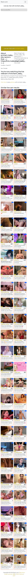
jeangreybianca (5, 131)
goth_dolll (4, 260)
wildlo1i (3, 404)
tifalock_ (3, 228)
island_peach (17, 131)
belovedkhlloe (5, 292)
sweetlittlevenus (18, 404)
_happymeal (17, 115)
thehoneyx (4, 468)
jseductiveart (17, 212)
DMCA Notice (19, 574)
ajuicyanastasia (5, 484)
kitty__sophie (4, 163)
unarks (3, 244)
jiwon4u (16, 147)
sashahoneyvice (5, 372)
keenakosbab (4, 452)
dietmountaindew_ (18, 276)
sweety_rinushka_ (18, 196)
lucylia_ (3, 147)
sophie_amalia (5, 340)
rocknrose (4, 180)
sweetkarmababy (18, 99)
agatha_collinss (5, 324)
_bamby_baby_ (18, 340)
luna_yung (17, 436)
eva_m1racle (17, 500)
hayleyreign (4, 388)
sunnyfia (3, 196)
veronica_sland (18, 324)
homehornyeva (5, 276)
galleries (12, 82)
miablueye (17, 372)
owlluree (16, 228)
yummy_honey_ (18, 516)
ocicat (16, 163)
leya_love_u (4, 564)
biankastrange (18, 388)
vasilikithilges (4, 436)
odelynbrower (5, 356)
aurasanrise (4, 532)
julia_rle (16, 260)
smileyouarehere (18, 180)
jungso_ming (4, 115)
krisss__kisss (17, 532)
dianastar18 (17, 356)
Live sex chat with (14, 48)
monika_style (17, 292)
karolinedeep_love (5, 420)
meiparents (17, 548)
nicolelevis (17, 420)
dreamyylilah (17, 308)
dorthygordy (17, 484)
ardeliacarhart (18, 452)
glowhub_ (17, 468)
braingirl (16, 244)
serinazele (17, 564)
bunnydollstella (5, 99)
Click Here (3, 82)
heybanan (4, 212)
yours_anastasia (5, 308)
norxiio (3, 516)
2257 (14, 575)
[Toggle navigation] (25, 2)
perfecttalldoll (5, 500)
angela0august (5, 548)
